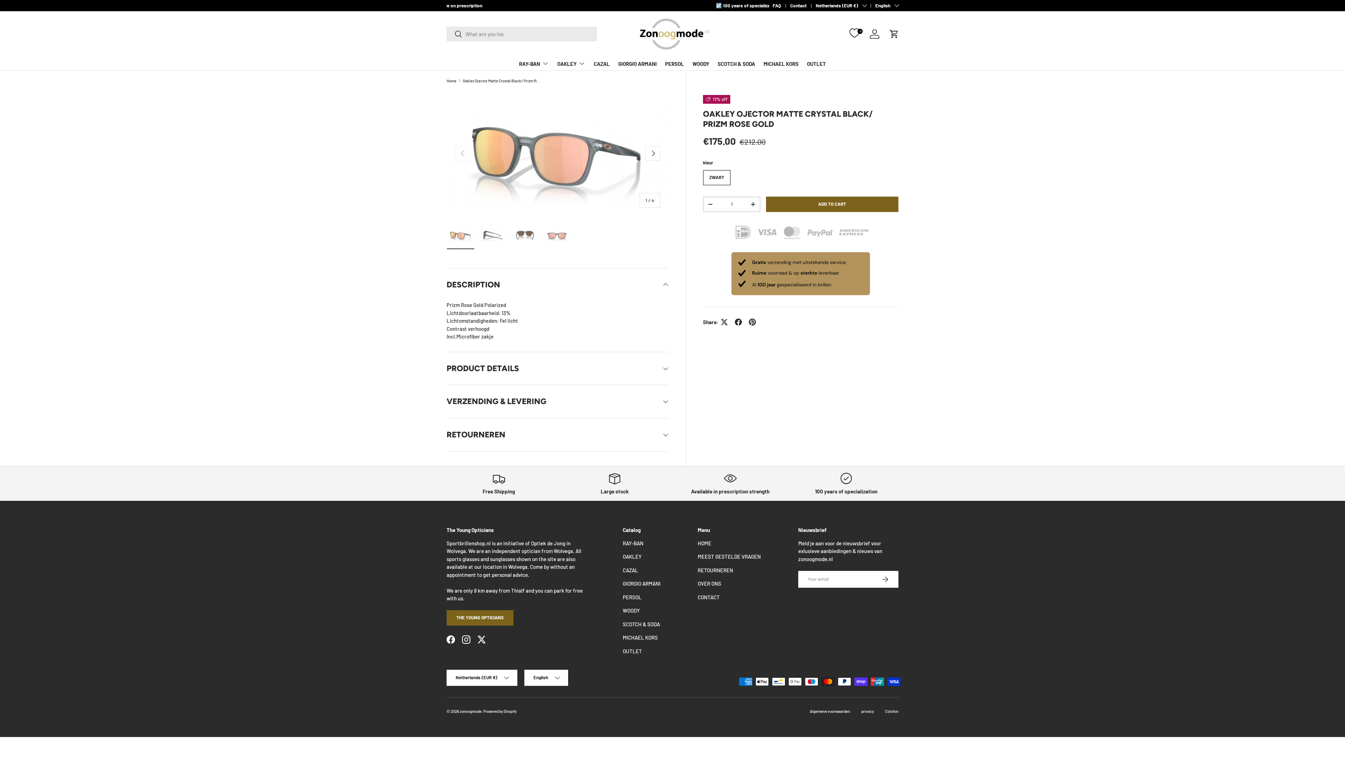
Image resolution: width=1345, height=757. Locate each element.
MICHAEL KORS (781, 64)
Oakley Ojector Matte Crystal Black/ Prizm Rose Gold (502, 81)
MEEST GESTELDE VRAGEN (729, 556)
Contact (798, 5)
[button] (894, 34)
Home (451, 81)
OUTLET (816, 64)
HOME (704, 543)
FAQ (777, 5)
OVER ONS (709, 583)
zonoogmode (471, 711)
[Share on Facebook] (738, 322)
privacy (867, 711)
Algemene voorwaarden (830, 711)
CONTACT (709, 597)
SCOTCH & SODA (736, 64)
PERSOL (674, 64)
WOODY (700, 64)
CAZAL (602, 64)
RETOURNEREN (715, 570)
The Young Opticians (480, 617)
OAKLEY (567, 64)
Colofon (891, 711)
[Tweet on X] (724, 322)
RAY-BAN (529, 64)
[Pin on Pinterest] (752, 322)
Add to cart (832, 204)
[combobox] (522, 34)
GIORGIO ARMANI (637, 64)
